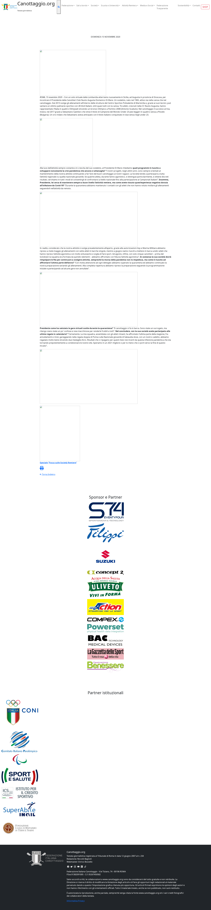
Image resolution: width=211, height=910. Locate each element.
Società (94, 5)
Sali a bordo (81, 5)
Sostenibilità (183, 5)
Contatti (196, 5)
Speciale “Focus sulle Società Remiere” (58, 462)
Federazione (67, 5)
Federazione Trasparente (162, 7)
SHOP (205, 7)
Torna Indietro (48, 474)
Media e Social (146, 5)
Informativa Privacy (76, 900)
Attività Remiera (129, 5)
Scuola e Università (110, 5)
